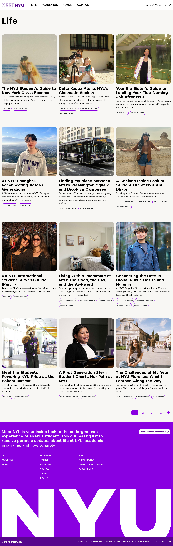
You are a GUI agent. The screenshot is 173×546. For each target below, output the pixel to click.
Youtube (44, 469)
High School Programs (136, 542)
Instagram (45, 455)
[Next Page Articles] (168, 412)
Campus (83, 4)
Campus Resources (68, 109)
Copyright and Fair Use (91, 464)
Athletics (7, 397)
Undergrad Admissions (89, 542)
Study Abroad (25, 205)
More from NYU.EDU (12, 542)
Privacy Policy (86, 460)
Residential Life (143, 202)
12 (160, 412)
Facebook (45, 464)
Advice (67, 4)
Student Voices (20, 109)
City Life (6, 109)
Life (34, 4)
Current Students (125, 202)
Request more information (153, 431)
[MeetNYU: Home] (13, 5)
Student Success (161, 542)
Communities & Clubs (89, 109)
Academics (50, 4)
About (82, 455)
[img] (29, 59)
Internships (122, 113)
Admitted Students (68, 209)
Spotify (44, 478)
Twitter (44, 460)
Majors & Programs (145, 300)
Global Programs (124, 397)
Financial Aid (112, 542)
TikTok (43, 473)
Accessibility (86, 469)
